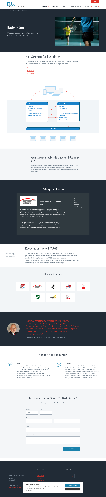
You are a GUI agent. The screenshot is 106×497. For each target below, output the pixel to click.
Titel (41, 409)
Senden (71, 448)
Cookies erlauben (73, 485)
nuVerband (30, 71)
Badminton (24, 10)
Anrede (28, 409)
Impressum (40, 480)
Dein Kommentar (30, 435)
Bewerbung (40, 475)
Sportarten (54, 6)
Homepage (10, 10)
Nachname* (57, 417)
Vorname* (28, 417)
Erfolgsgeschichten (75, 6)
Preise (63, 6)
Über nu (87, 6)
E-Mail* (28, 426)
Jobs (95, 6)
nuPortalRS (31, 74)
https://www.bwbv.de (79, 207)
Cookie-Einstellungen (73, 489)
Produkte (44, 6)
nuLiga (29, 67)
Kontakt (39, 478)
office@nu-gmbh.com (15, 487)
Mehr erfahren (29, 490)
